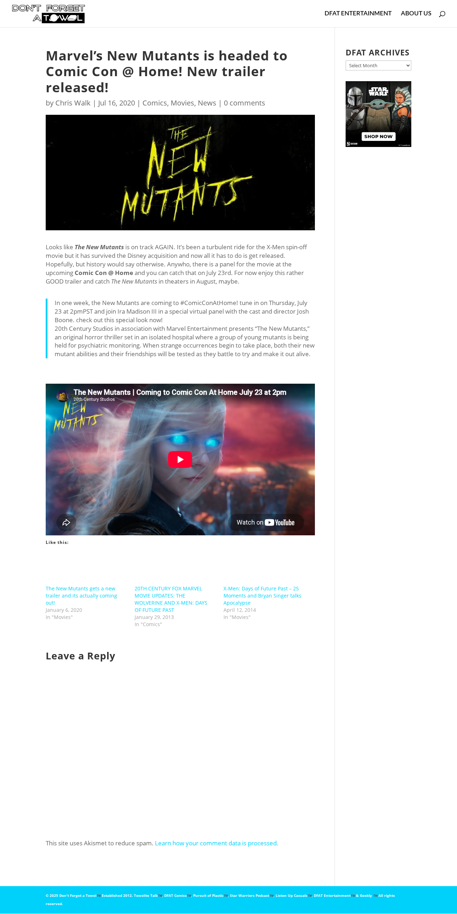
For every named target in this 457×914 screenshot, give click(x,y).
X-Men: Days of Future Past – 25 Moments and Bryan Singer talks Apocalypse (262, 595)
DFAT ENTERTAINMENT (358, 13)
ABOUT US (416, 13)
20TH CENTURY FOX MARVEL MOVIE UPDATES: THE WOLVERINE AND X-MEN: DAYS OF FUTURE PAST (171, 599)
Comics (154, 103)
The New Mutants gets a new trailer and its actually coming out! (81, 595)
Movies (182, 103)
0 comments (244, 103)
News (207, 103)
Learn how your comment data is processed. (216, 843)
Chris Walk (73, 103)
